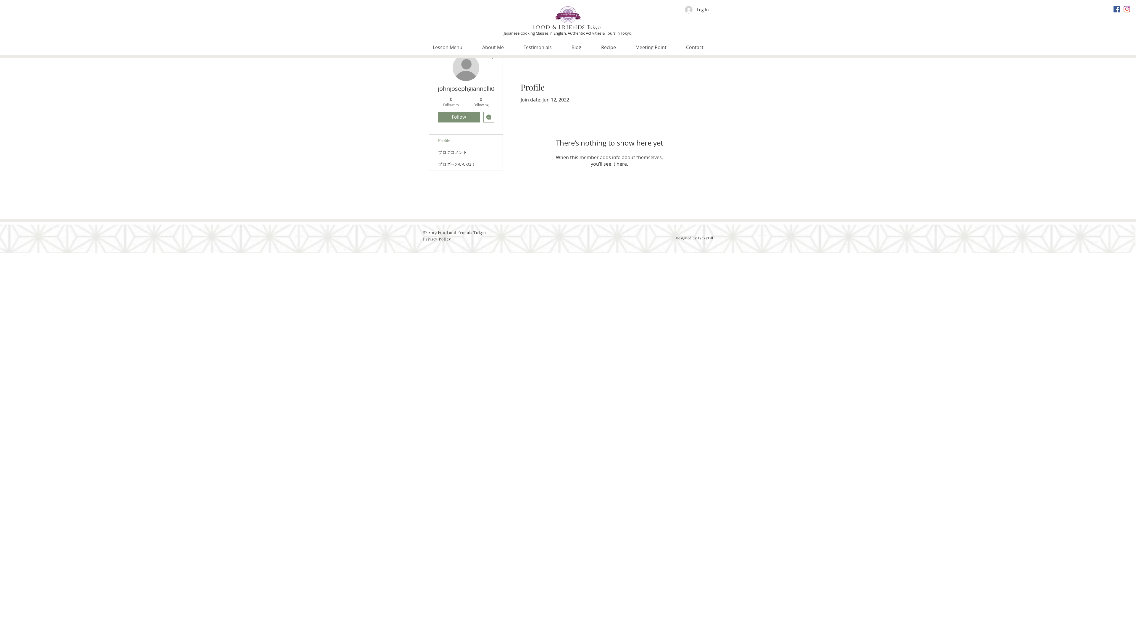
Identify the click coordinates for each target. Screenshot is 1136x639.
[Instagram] (1127, 9)
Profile (444, 140)
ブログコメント (452, 152)
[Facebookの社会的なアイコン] (1117, 9)
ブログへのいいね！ (456, 164)
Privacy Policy (437, 238)
